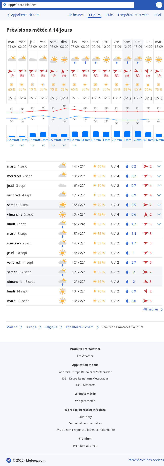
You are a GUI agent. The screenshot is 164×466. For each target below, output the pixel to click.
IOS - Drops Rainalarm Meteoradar (85, 378)
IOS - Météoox (85, 385)
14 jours (94, 15)
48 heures (76, 15)
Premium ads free (85, 446)
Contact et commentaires (85, 423)
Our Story (85, 417)
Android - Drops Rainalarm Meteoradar (85, 372)
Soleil (158, 15)
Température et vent (133, 15)
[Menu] (159, 5)
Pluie (109, 15)
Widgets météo (85, 401)
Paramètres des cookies (146, 460)
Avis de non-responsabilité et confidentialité (85, 430)
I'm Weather (85, 356)
